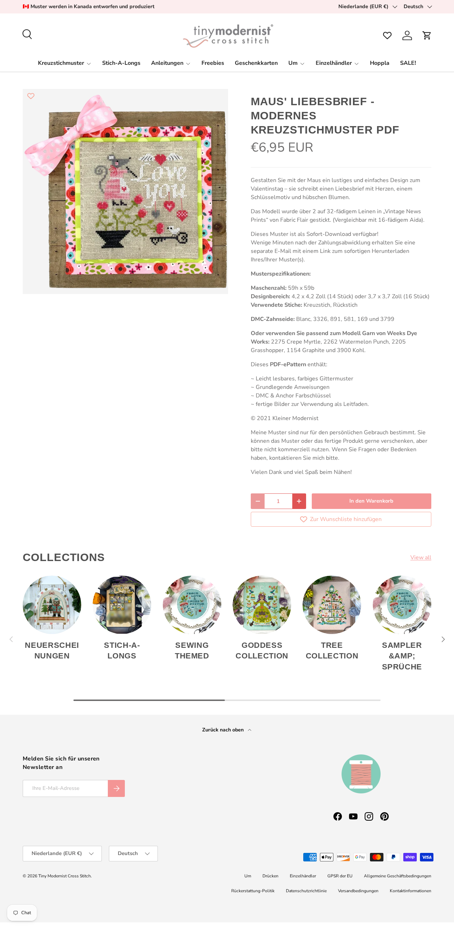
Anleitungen (167, 63)
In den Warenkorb (371, 500)
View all (420, 557)
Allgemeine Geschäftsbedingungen (397, 876)
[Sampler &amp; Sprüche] (402, 605)
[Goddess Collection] (262, 605)
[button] (427, 35)
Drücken (270, 876)
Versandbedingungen (358, 891)
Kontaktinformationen (410, 891)
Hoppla (379, 63)
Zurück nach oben (223, 729)
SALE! (408, 63)
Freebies (212, 63)
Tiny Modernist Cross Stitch (64, 876)
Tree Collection (332, 650)
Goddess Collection (262, 650)
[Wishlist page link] (387, 35)
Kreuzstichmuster (61, 63)
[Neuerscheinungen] (52, 605)
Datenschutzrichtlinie (306, 891)
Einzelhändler (334, 63)
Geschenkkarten (256, 63)
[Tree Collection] (332, 605)
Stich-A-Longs (121, 63)
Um (293, 63)
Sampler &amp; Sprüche (402, 656)
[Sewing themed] (192, 605)
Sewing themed (192, 650)
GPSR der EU (340, 876)
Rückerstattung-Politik (253, 891)
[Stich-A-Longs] (122, 605)
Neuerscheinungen (52, 650)
